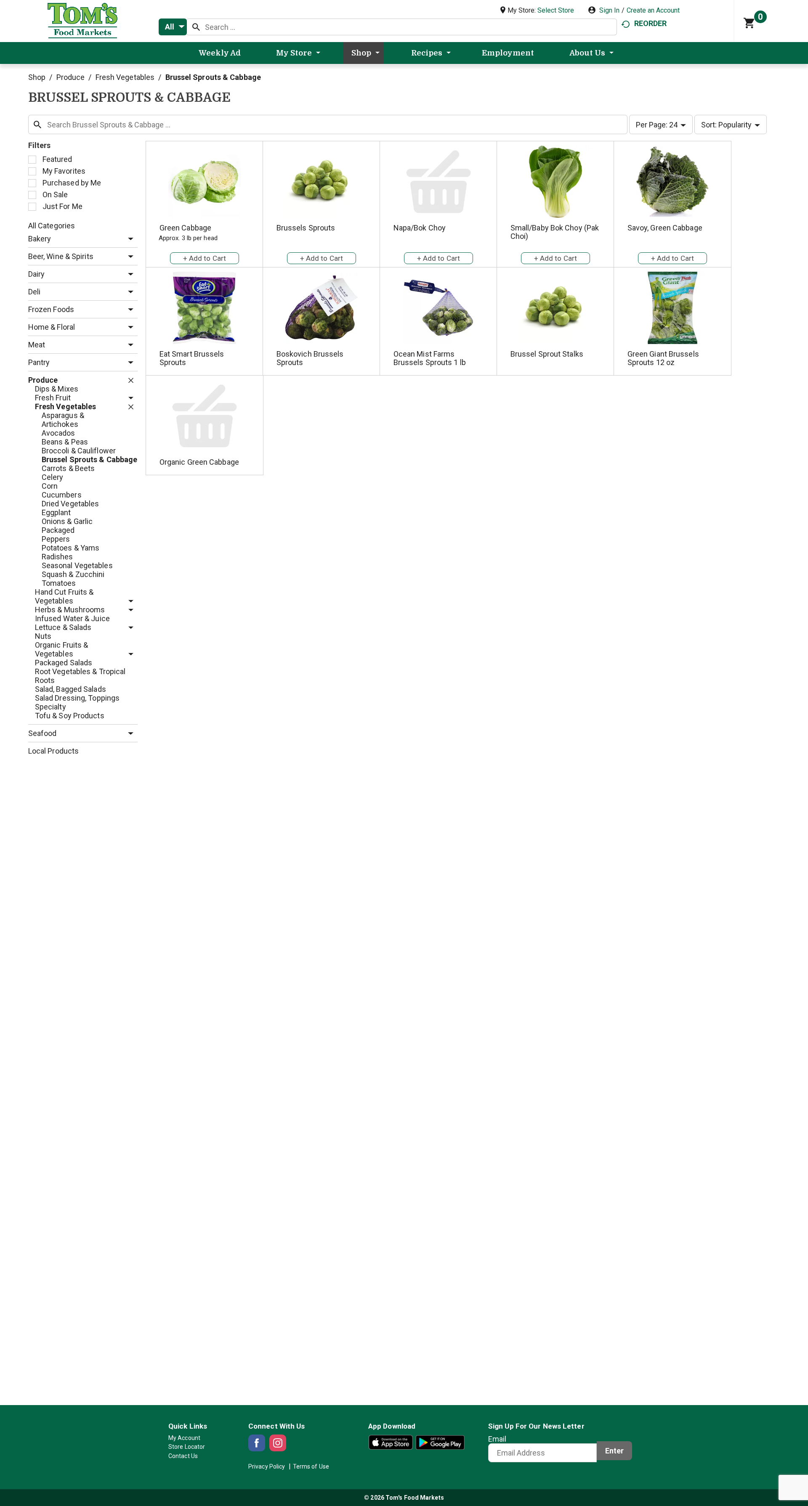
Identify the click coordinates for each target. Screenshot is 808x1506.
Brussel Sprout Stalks (546, 353)
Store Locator (186, 1446)
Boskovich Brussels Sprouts (310, 358)
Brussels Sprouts (305, 227)
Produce (70, 77)
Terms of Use (311, 1466)
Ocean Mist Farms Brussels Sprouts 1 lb (429, 358)
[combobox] (173, 27)
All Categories (51, 225)
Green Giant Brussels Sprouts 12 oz (663, 358)
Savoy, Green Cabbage (664, 227)
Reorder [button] (650, 23)
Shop (36, 77)
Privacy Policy (266, 1466)
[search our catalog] (196, 27)
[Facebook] (256, 1443)
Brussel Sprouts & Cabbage (213, 77)
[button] (129, 239)
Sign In (609, 10)
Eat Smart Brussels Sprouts (191, 358)
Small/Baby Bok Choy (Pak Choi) (554, 232)
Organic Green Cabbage (199, 462)
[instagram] (277, 1443)
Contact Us (183, 1456)
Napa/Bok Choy (419, 227)
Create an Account (653, 10)
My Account (184, 1438)
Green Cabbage (185, 227)
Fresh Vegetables (125, 77)
